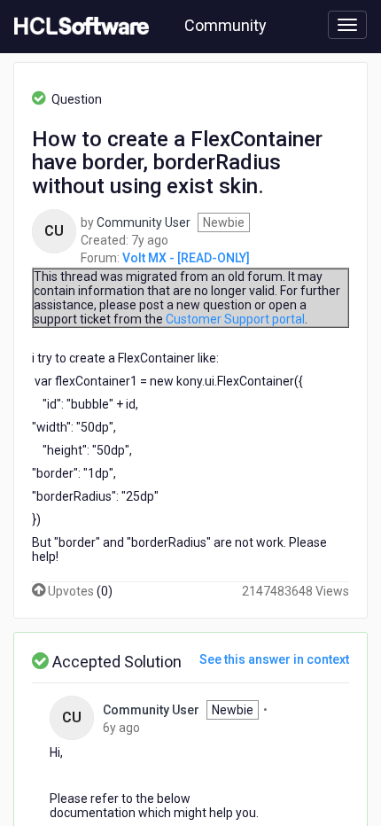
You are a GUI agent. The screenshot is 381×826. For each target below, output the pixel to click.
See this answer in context (274, 659)
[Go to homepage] (78, 26)
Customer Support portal (235, 319)
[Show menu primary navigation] (347, 25)
